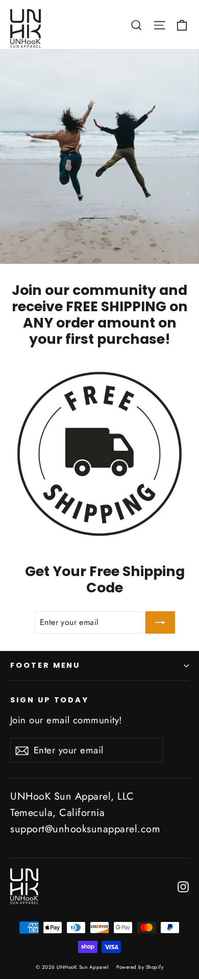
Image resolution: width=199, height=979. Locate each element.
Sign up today (49, 700)
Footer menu (45, 665)
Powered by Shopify (139, 967)
